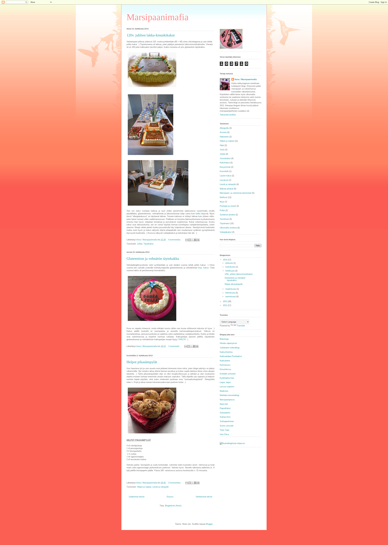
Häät (222, 145)
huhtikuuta (230, 271)
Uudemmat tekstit (136, 497)
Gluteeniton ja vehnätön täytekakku (153, 259)
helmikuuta (230, 293)
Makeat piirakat (226, 189)
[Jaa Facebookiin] (195, 239)
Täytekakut (148, 244)
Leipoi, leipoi (225, 382)
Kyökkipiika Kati (227, 378)
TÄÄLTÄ (182, 339)
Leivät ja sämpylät (160, 487)
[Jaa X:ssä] (192, 239)
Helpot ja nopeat (144, 487)
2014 (225, 260)
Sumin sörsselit (226, 426)
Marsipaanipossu (227, 400)
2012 (225, 305)
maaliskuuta (231, 289)
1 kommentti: (174, 346)
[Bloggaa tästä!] (189, 239)
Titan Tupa (224, 430)
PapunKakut (225, 408)
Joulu (222, 149)
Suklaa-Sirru (225, 417)
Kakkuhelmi (225, 361)
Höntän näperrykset (228, 343)
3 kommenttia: (174, 483)
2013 (225, 301)
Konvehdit (224, 171)
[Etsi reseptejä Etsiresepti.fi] (232, 443)
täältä (198, 213)
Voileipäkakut (225, 232)
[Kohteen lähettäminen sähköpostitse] (186, 239)
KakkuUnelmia (226, 352)
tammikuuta (230, 296)
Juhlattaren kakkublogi (229, 348)
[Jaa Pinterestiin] (198, 239)
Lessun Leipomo (227, 386)
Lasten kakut (225, 176)
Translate (241, 326)
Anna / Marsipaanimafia (245, 79)
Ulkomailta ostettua (228, 228)
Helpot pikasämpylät (142, 362)
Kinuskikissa (225, 369)
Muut (222, 202)
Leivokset (224, 180)
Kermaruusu (225, 365)
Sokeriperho (225, 413)
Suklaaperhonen (227, 421)
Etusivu (170, 497)
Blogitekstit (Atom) (173, 506)
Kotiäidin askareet (228, 374)
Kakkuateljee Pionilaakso (231, 356)
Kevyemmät (225, 167)
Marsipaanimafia (158, 17)
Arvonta (223, 132)
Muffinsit (223, 197)
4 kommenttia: (174, 240)
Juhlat (139, 244)
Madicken (224, 391)
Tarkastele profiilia (228, 115)
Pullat (222, 210)
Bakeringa (224, 339)
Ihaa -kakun (203, 268)
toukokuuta (230, 267)
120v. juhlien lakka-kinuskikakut (151, 35)
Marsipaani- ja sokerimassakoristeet (235, 193)
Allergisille (224, 128)
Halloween (224, 137)
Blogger (209, 524)
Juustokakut (225, 158)
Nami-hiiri (224, 404)
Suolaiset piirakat (227, 215)
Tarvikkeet (224, 219)
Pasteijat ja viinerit (228, 206)
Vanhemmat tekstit (204, 497)
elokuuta (229, 263)
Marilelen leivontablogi (229, 395)
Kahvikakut (225, 162)
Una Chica (224, 434)
